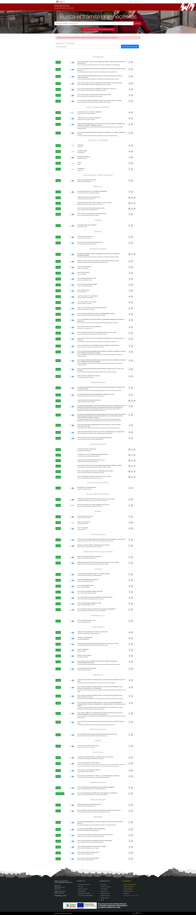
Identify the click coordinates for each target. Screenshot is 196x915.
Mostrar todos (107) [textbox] (62, 46)
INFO (136, 1)
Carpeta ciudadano (128, 889)
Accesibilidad (104, 889)
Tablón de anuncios (128, 891)
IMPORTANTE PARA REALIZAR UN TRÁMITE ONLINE (98, 29)
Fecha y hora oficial (82, 889)
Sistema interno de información (131, 895)
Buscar (137, 23)
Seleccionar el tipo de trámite (65, 43)
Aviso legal (103, 884)
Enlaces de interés (105, 893)
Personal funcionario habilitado (85, 895)
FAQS (102, 900)
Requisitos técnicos (105, 895)
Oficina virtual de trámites (130, 884)
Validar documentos (128, 886)
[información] (129, 62)
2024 (61, 913)
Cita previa (126, 893)
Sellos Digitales (82, 891)
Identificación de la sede (84, 884)
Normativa (80, 886)
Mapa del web (104, 891)
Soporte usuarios (105, 897)
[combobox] (87, 46)
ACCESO (131, 1)
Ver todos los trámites (130, 46)
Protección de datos (106, 886)
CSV (140, 1)
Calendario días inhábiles (84, 893)
